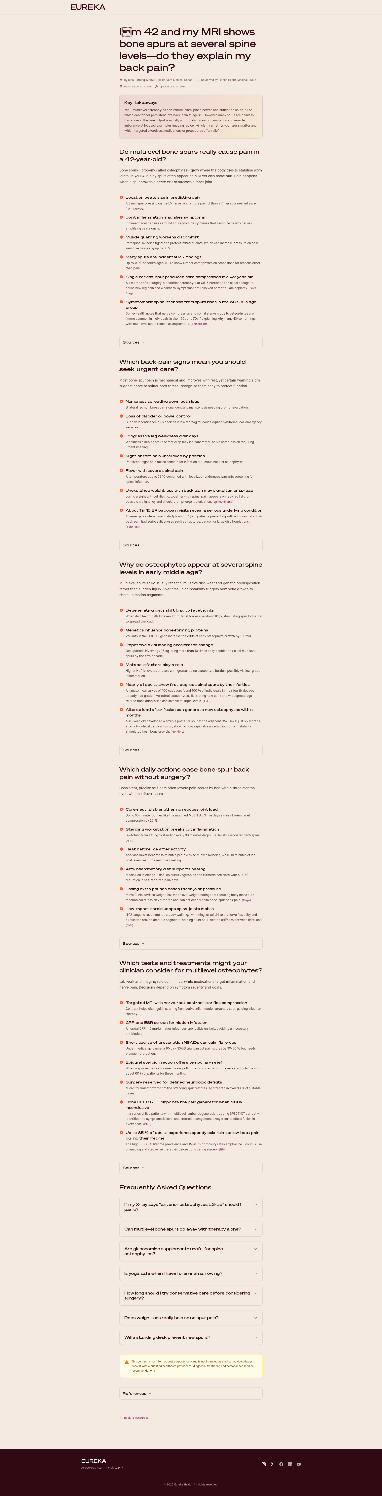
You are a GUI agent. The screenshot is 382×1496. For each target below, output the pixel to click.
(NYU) (129, 925)
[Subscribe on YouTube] (299, 1464)
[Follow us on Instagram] (264, 1464)
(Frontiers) (177, 731)
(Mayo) (246, 900)
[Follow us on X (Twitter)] (273, 1464)
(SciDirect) (133, 526)
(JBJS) (206, 701)
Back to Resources (136, 1417)
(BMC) (147, 1124)
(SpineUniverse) (222, 501)
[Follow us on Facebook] (281, 1464)
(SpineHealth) (200, 323)
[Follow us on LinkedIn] (290, 1464)
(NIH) (222, 1149)
